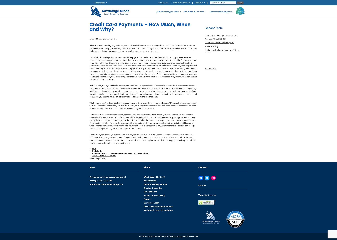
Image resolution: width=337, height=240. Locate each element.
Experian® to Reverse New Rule (104, 156)
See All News (210, 68)
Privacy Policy (150, 191)
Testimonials (150, 180)
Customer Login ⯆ (100, 3)
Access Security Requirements (158, 206)
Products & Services (194, 11)
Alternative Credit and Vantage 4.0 (219, 42)
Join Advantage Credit (168, 11)
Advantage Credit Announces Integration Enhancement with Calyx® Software (120, 153)
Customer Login (151, 203)
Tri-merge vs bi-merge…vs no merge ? (221, 35)
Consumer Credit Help (181, 3)
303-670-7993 (163, 3)
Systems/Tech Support (220, 11)
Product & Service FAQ (154, 195)
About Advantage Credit (155, 184)
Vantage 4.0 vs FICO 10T (215, 39)
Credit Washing (211, 46)
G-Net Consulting (175, 236)
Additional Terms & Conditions (158, 210)
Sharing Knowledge (153, 188)
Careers (147, 199)
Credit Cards (97, 151)
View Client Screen (207, 195)
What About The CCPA (154, 177)
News (94, 149)
